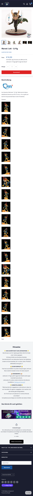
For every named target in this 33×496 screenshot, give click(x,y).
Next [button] (3, 339)
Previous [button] (4, 99)
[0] (30, 4)
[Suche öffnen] (24, 4)
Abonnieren (7, 467)
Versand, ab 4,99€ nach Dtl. (20, 59)
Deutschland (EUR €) (6, 474)
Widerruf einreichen (16, 441)
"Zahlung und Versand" (19, 382)
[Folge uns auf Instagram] (11, 482)
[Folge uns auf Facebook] (3, 482)
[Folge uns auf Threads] (8, 482)
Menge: (3, 66)
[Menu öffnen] (2, 4)
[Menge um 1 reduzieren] (8, 66)
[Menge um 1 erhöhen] (16, 66)
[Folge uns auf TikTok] (17, 482)
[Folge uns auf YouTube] (14, 482)
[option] (16, 182)
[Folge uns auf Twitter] (5, 482)
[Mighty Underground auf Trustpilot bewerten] (16, 411)
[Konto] (27, 4)
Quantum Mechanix (7, 52)
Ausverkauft (16, 72)
